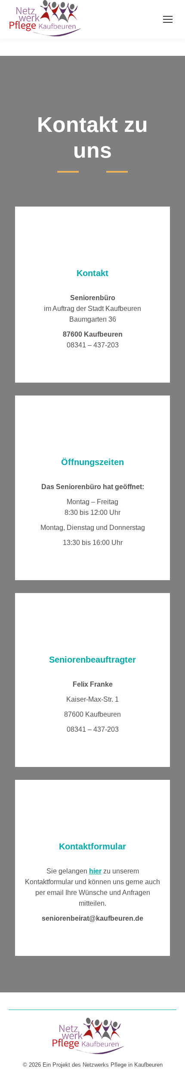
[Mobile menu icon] (167, 19)
